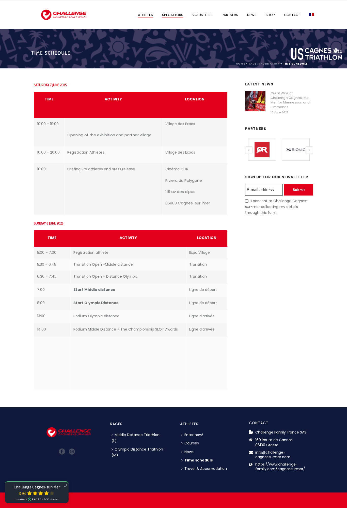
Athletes (145, 14)
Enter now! (193, 434)
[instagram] (72, 452)
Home (240, 64)
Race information (264, 64)
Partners (230, 14)
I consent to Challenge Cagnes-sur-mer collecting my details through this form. (276, 206)
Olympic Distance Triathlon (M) (137, 452)
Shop (270, 14)
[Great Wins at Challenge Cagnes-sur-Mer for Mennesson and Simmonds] (255, 101)
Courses (191, 443)
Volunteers (202, 14)
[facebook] (62, 452)
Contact (292, 14)
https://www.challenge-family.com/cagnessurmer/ (280, 466)
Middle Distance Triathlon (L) (136, 437)
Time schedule (198, 460)
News (252, 14)
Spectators (172, 14)
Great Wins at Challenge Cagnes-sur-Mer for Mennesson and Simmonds (290, 100)
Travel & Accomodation (205, 468)
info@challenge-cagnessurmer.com (272, 454)
